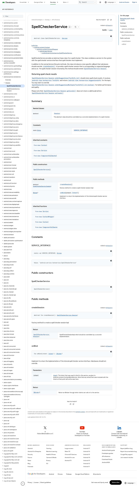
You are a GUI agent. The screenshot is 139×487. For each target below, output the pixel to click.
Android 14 (86, 457)
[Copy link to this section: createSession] (46, 308)
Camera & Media (51, 457)
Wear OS (67, 451)
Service (44, 150)
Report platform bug (126, 448)
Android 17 (86, 448)
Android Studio (124, 2)
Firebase (68, 474)
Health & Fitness (51, 454)
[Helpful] (108, 19)
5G (47, 463)
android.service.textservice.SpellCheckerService (57, 53)
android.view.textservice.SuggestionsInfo (84, 80)
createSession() (49, 66)
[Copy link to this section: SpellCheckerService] (52, 281)
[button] (12, 22)
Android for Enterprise (34, 451)
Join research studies (126, 457)
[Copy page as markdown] (75, 27)
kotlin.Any (35, 45)
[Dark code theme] (111, 36)
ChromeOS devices (70, 454)
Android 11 (86, 466)
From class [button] (40, 145)
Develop (53, 2)
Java (110, 30)
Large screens (69, 448)
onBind (62, 193)
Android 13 (86, 460)
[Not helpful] (110, 19)
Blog (29, 463)
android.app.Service (46, 51)
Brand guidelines (45, 482)
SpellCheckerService (41, 169)
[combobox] (87, 2)
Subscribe (116, 482)
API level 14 (109, 25)
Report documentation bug (128, 451)
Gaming (48, 448)
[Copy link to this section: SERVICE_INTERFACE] (52, 245)
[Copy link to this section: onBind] (40, 346)
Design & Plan (38, 2)
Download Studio (107, 459)
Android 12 (86, 463)
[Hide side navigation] (23, 483)
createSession (65, 184)
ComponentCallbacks (50, 227)
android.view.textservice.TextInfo (45, 80)
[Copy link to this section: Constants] (45, 237)
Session (57, 113)
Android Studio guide (108, 450)
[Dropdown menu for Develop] (58, 2)
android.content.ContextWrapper (47, 49)
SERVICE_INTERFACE (80, 130)
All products (97, 474)
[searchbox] (12, 16)
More (65, 2)
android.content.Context (42, 47)
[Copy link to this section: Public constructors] (55, 273)
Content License (80, 412)
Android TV (68, 460)
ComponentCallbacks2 (49, 156)
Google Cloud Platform (82, 474)
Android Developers (37, 20)
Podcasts (30, 466)
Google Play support (126, 454)
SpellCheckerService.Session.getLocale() (60, 91)
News (29, 460)
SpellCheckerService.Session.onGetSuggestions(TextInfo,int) (56, 78)
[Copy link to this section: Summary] (44, 101)
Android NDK (106, 462)
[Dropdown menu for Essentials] (29, 2)
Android (30, 448)
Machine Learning (51, 451)
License (36, 482)
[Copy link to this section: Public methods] (50, 299)
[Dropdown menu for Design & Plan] (45, 2)
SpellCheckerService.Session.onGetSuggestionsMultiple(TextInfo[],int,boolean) (63, 85)
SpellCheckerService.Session (95, 69)
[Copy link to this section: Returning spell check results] (59, 74)
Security (30, 454)
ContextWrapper (48, 217)
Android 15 (86, 454)
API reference (8, 9)
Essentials (23, 2)
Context (44, 145)
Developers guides (107, 453)
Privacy (48, 460)
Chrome (60, 474)
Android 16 (86, 451)
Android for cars (70, 457)
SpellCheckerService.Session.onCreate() (47, 93)
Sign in (134, 2)
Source (30, 457)
